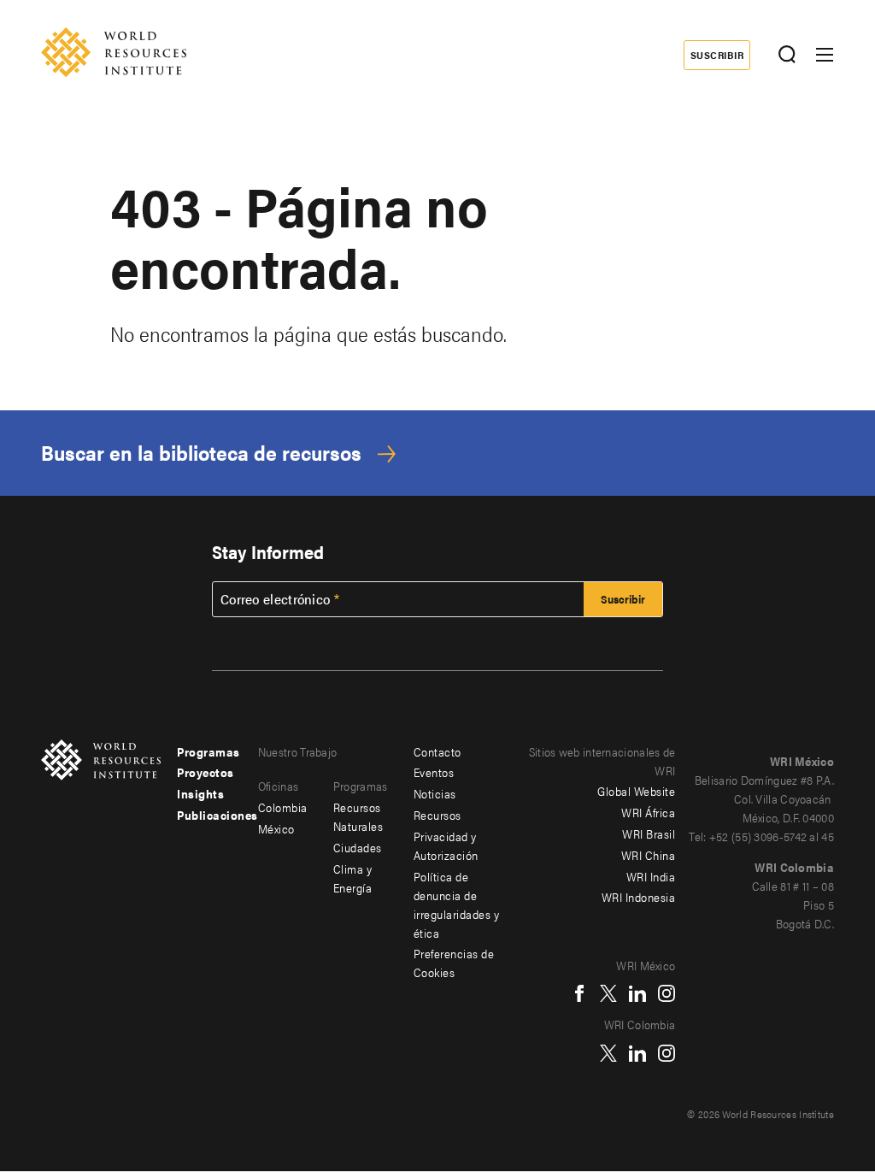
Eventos (434, 771)
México (276, 828)
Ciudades (357, 847)
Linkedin (637, 993)
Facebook (579, 993)
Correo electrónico (275, 599)
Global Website (636, 790)
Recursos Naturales (358, 816)
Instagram (666, 993)
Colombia (283, 807)
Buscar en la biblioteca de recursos (201, 452)
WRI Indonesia (639, 896)
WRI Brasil (648, 833)
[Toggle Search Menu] (787, 55)
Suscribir (716, 54)
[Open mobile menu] (824, 55)
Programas (208, 751)
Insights (200, 793)
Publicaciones (217, 814)
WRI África (648, 812)
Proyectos (205, 771)
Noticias (435, 793)
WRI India (651, 876)
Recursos (437, 814)
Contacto (437, 751)
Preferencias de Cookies (454, 963)
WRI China (648, 854)
